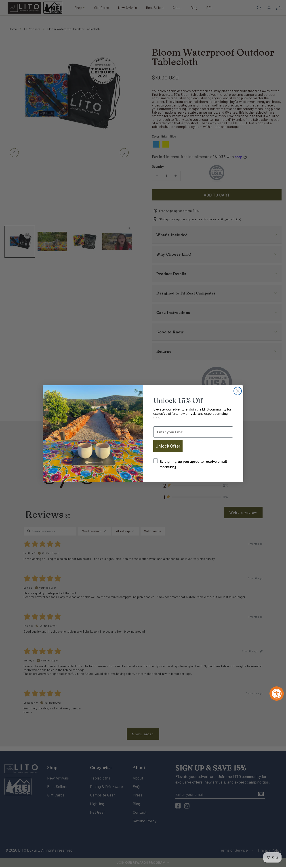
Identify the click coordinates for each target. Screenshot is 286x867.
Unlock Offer (168, 445)
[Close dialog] (238, 391)
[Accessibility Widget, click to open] (276, 693)
